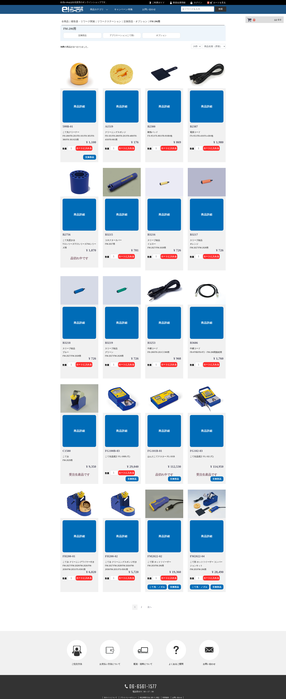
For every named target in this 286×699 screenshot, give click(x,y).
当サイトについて (110, 697)
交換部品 (82, 35)
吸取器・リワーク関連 (83, 21)
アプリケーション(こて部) (122, 35)
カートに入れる (84, 148)
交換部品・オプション (135, 21)
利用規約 (166, 697)
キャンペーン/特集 (123, 9)
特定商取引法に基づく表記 (149, 697)
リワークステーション (109, 21)
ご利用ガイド (158, 2)
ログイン (198, 2)
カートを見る (219, 2)
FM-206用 (155, 21)
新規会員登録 (179, 2)
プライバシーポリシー (128, 697)
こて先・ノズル (157, 587)
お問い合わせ (149, 9)
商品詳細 (79, 106)
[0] (249, 20)
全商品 (65, 21)
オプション (161, 35)
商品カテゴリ (97, 9)
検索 (221, 9)
